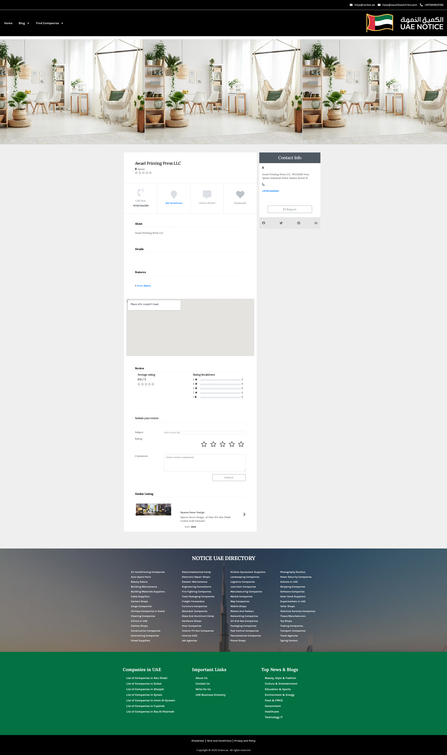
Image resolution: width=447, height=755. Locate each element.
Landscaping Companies (244, 577)
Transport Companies (292, 631)
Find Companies (47, 23)
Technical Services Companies (297, 611)
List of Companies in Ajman (144, 695)
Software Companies (292, 591)
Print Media (144, 285)
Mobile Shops (238, 606)
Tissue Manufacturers (293, 616)
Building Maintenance (144, 587)
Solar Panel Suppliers (292, 596)
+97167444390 (270, 191)
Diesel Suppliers (140, 640)
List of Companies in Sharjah (145, 689)
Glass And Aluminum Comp (198, 616)
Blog (22, 23)
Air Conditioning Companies (148, 572)
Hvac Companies (191, 626)
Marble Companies (241, 596)
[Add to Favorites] (240, 197)
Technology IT (274, 717)
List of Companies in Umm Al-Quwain (150, 700)
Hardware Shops (191, 621)
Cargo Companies (141, 606)
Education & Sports (278, 689)
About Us (201, 678)
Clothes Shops (139, 626)
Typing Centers (289, 640)
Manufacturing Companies (246, 591)
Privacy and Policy (244, 741)
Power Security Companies (296, 577)
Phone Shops (238, 640)
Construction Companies (145, 631)
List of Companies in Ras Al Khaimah (150, 712)
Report (291, 209)
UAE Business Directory (211, 695)
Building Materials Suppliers (148, 591)
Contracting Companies (145, 636)
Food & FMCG (274, 700)
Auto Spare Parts (141, 577)
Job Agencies (189, 640)
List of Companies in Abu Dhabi (146, 678)
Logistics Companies (242, 582)
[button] (136, 514)
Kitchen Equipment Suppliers (247, 572)
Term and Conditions (219, 741)
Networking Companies (244, 616)
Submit (228, 477)
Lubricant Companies (243, 587)
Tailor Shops (287, 606)
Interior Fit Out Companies (198, 631)
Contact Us (203, 684)
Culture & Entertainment (281, 684)
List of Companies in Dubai (144, 684)
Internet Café (189, 636)
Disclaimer (198, 741)
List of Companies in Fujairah (145, 706)
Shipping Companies (292, 587)
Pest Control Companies (244, 631)
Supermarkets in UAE (292, 601)
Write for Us (203, 689)
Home (8, 23)
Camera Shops (139, 601)
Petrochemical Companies (245, 636)
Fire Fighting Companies (196, 591)
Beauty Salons (139, 582)
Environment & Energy (279, 695)
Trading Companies (291, 626)
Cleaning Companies (143, 616)
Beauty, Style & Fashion (280, 678)
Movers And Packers (242, 611)
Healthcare (272, 712)
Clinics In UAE (139, 621)
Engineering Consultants (196, 587)
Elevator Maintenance (194, 582)
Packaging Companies (243, 626)
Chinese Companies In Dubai (148, 611)
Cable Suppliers (140, 596)
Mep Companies (239, 601)
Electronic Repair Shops (196, 577)
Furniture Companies (194, 606)
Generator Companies (194, 611)
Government (273, 706)
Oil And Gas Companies (244, 621)
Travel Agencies (289, 636)
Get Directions (174, 202)
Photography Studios (292, 572)
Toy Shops (286, 621)
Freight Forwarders (193, 601)
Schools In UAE (289, 582)
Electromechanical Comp (196, 572)
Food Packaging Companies (198, 596)
